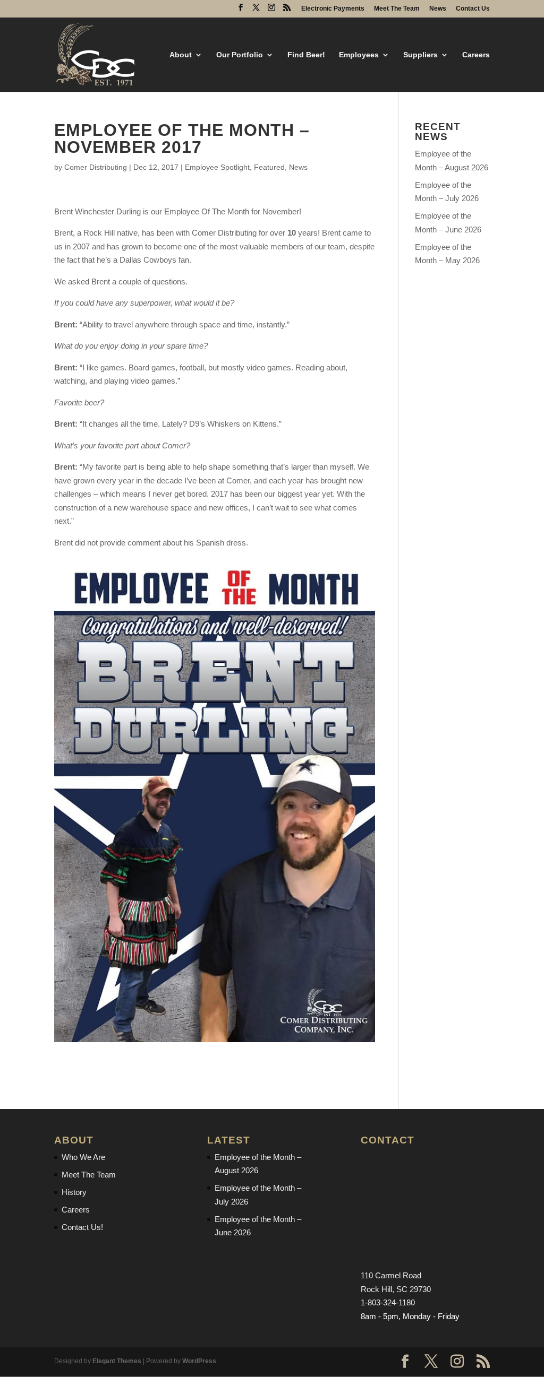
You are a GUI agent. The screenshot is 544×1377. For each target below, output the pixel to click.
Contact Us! (82, 1227)
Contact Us (473, 8)
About (180, 55)
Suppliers (420, 55)
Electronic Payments (332, 8)
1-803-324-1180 (388, 1302)
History (74, 1192)
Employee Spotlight (217, 167)
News (437, 8)
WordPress (199, 1361)
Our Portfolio (239, 55)
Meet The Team (397, 8)
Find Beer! (306, 55)
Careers (476, 55)
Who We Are (83, 1157)
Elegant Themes (116, 1361)
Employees (359, 55)
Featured (269, 167)
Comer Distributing (95, 167)
